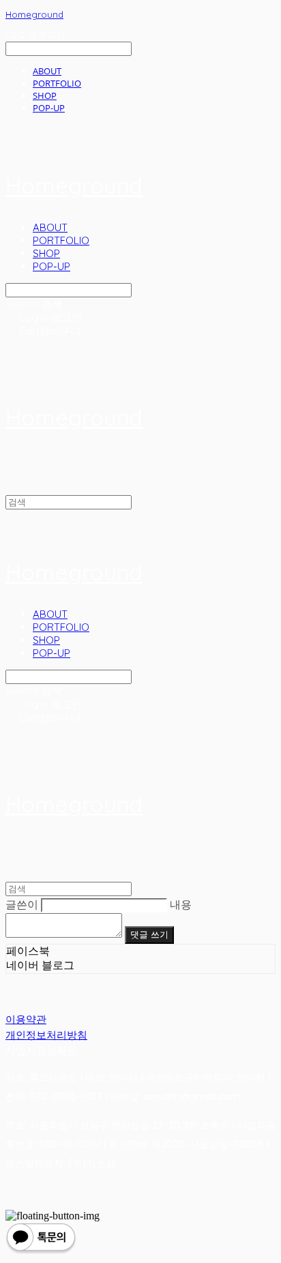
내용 (181, 904)
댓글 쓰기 (149, 934)
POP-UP (49, 108)
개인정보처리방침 (46, 1035)
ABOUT (47, 71)
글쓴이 (21, 904)
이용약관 (25, 1019)
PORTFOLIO (57, 83)
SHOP (45, 95)
